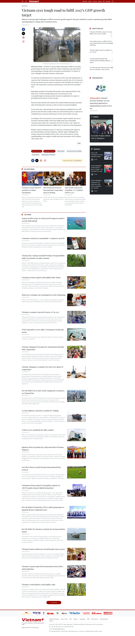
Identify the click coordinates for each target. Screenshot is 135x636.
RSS (71, 619)
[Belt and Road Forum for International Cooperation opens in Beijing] (53, 179)
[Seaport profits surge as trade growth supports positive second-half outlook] (76, 223)
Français (95, 1)
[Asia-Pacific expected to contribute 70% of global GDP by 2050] (75, 179)
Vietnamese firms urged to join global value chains (41, 277)
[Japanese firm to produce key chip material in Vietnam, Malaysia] (76, 452)
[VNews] (43, 613)
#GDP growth (60, 151)
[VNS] (75, 613)
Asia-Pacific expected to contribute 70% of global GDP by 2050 (74, 190)
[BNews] (57, 613)
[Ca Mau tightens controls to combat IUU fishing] (76, 415)
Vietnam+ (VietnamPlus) (34, 1)
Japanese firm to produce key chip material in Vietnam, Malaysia (43, 448)
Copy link (23, 41)
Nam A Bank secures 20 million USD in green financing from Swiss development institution (101, 43)
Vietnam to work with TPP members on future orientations (31, 190)
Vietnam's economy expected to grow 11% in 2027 (40, 312)
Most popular (97, 28)
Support (76, 619)
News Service (94, 619)
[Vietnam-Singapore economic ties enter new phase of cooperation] (76, 372)
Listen (95, 159)
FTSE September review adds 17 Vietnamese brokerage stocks (43, 330)
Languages (82, 619)
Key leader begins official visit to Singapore (100, 136)
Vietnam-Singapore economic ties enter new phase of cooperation (42, 368)
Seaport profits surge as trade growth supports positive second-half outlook (43, 219)
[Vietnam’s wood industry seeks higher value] (76, 589)
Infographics (97, 78)
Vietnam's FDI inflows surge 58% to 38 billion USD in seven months (100, 33)
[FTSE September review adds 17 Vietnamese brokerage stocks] (76, 334)
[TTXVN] (36, 613)
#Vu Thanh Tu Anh (36, 151)
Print (23, 37)
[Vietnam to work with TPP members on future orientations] (32, 179)
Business (25, 6)
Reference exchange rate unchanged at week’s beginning (43, 295)
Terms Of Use (64, 619)
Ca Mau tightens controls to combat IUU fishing (40, 410)
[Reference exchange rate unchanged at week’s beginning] (76, 300)
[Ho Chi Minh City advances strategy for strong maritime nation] (76, 534)
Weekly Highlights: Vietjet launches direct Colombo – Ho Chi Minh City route (97, 168)
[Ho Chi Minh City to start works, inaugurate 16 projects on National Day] (76, 395)
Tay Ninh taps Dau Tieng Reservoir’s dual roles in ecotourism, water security (101, 68)
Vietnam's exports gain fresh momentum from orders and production (42, 567)
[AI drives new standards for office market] (76, 435)
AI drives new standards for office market (38, 430)
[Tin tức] (50, 613)
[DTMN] (96, 613)
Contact (51, 621)
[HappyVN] (26, 613)
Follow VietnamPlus (68, 160)
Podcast (97, 149)
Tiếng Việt (84, 1)
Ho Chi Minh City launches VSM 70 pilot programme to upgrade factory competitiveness (43, 508)
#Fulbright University (49, 151)
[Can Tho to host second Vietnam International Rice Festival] (76, 472)
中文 (104, 1)
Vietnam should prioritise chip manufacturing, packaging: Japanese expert (100, 60)
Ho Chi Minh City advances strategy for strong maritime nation (43, 530)
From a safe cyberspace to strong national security (97, 154)
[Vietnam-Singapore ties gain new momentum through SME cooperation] (76, 352)
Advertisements (104, 619)
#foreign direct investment (48, 154)
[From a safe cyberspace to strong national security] (108, 156)
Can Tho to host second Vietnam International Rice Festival (41, 468)
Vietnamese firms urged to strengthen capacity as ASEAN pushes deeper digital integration (41, 486)
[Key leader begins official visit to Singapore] (101, 127)
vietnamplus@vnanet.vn (59, 629)
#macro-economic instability (74, 151)
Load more (54, 602)
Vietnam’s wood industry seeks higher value (38, 584)
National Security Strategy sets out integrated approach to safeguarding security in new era (101, 103)
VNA (88, 619)
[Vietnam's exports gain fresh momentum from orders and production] (76, 571)
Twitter (23, 33)
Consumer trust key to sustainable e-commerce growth (43, 238)
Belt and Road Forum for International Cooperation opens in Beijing (53, 190)
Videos (95, 117)
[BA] (108, 613)
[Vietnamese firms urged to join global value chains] (76, 282)
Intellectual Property (54, 619)
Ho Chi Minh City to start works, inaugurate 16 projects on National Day (43, 391)
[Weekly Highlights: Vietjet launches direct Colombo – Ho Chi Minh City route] (108, 169)
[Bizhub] (64, 613)
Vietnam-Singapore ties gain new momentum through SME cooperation (43, 348)
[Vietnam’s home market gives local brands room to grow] (76, 554)
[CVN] (86, 613)
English (90, 1)
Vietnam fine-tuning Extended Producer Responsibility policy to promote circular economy (43, 256)
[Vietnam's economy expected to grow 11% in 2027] (76, 317)
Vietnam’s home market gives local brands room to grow (43, 549)
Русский (108, 1)
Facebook (23, 29)
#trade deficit (35, 154)
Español (100, 1)
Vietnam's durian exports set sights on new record (100, 51)
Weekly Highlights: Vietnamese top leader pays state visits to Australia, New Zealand (96, 184)
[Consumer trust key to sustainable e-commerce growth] (76, 243)
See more (27, 215)
